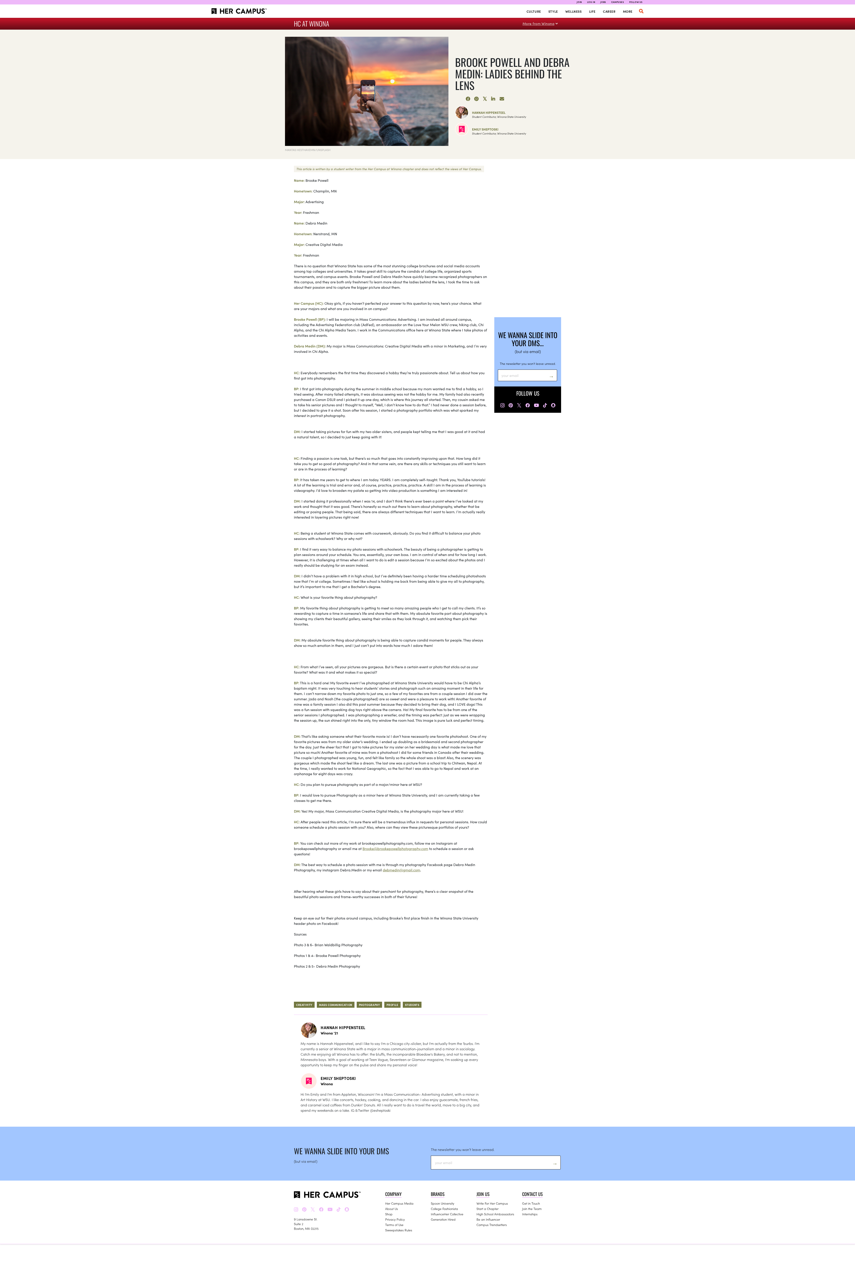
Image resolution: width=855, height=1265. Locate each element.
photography (369, 1005)
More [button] (628, 11)
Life (592, 11)
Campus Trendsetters (491, 1224)
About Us (391, 1208)
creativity (304, 1005)
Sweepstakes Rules (398, 1230)
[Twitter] (485, 98)
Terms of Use (394, 1224)
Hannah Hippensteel (488, 112)
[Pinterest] (476, 98)
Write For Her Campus (492, 1203)
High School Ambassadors (495, 1214)
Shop (389, 1214)
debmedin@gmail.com (401, 869)
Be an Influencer (488, 1219)
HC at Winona (311, 23)
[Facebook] (468, 98)
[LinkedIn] (493, 98)
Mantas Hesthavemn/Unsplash (307, 150)
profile (392, 1005)
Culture (534, 11)
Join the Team (532, 1208)
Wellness (573, 11)
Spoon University (442, 1203)
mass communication (335, 1005)
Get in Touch (531, 1203)
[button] (641, 11)
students (412, 1005)
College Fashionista (444, 1208)
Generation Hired (443, 1219)
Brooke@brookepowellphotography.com (395, 848)
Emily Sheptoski (485, 129)
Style (553, 11)
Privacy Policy (395, 1219)
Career (609, 11)
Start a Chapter (487, 1208)
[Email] (502, 98)
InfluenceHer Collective (447, 1214)
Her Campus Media (399, 1203)
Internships (529, 1214)
